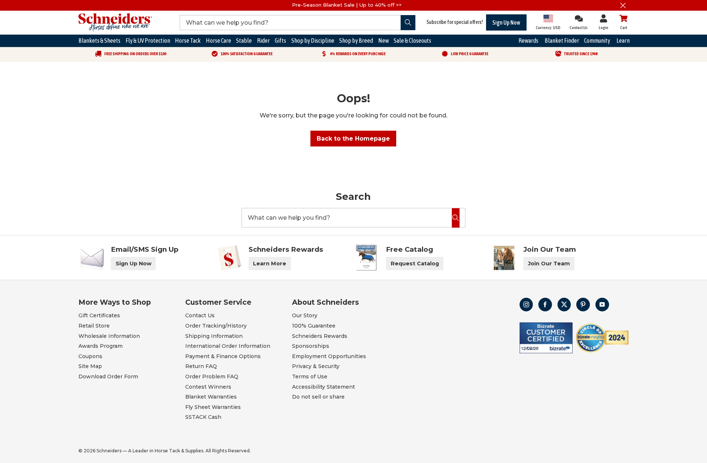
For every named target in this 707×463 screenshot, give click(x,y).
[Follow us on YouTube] (602, 304)
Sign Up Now (506, 22)
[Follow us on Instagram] (526, 304)
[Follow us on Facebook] (545, 304)
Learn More (269, 263)
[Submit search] (408, 22)
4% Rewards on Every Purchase (358, 54)
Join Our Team (549, 263)
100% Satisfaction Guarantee (246, 54)
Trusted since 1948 (580, 54)
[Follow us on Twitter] (564, 304)
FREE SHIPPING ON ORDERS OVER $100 (135, 54)
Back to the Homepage (353, 138)
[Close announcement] (623, 5)
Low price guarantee (469, 54)
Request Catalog (415, 263)
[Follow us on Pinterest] (583, 304)
